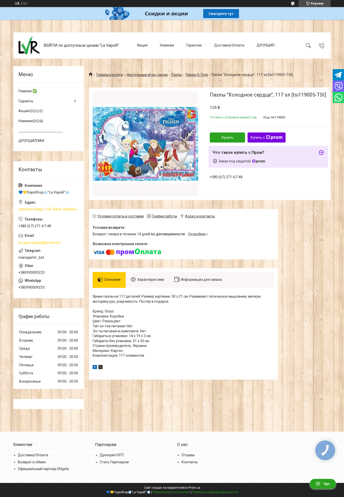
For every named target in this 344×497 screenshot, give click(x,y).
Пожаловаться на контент (171, 492)
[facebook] (95, 368)
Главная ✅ (27, 91)
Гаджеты (25, 101)
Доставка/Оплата (229, 45)
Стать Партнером (114, 462)
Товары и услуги (109, 75)
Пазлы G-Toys (197, 75)
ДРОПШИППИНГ (31, 141)
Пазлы (176, 75)
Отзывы (188, 455)
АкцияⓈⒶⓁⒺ (30, 111)
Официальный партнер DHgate (43, 469)
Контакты (190, 462)
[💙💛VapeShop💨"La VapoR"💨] (29, 45)
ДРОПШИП (265, 45)
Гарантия (194, 45)
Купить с (258, 137)
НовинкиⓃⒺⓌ (30, 121)
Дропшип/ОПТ (112, 455)
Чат (326, 484)
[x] (100, 368)
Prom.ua (194, 487)
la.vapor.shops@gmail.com (39, 243)
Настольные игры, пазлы (147, 75)
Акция (142, 45)
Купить (227, 137)
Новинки (167, 45)
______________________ (40, 131)
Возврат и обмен (32, 462)
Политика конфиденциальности (215, 492)
